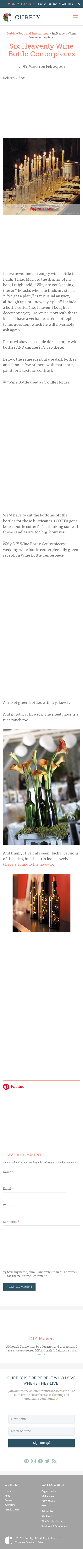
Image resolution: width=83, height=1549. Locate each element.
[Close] (76, 714)
